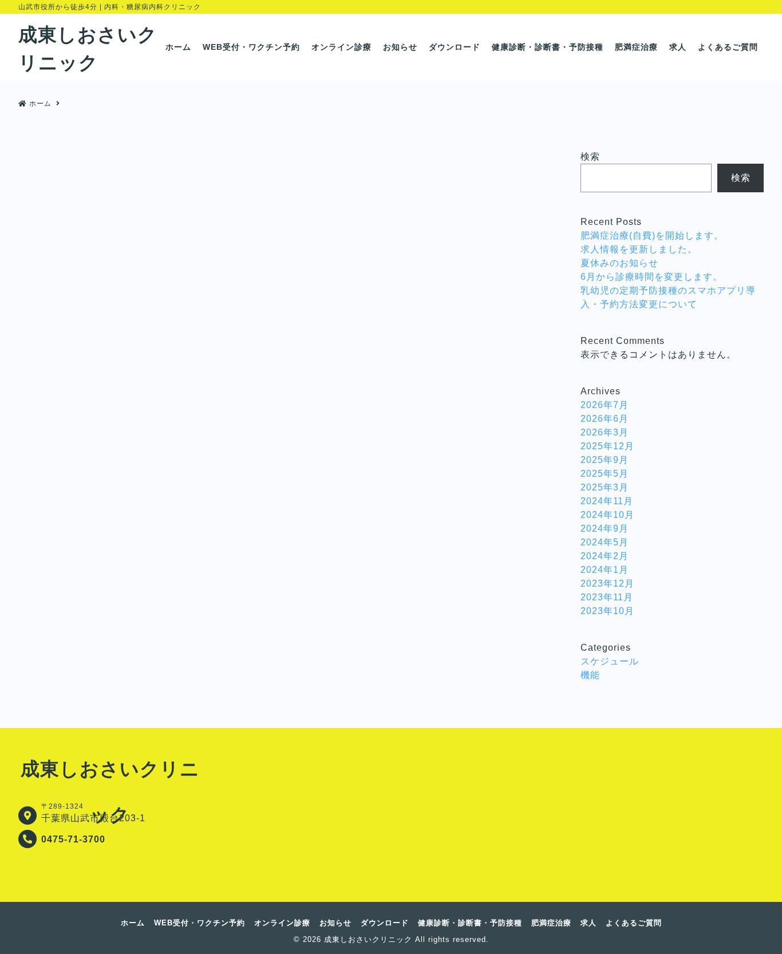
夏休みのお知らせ (619, 263)
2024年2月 (604, 556)
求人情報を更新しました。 (638, 249)
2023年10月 (607, 611)
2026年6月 (604, 418)
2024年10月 (607, 515)
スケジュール (609, 661)
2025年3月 (604, 487)
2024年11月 (606, 501)
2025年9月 (604, 460)
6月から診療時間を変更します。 (651, 277)
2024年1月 (604, 570)
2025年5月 (604, 473)
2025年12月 (607, 446)
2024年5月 (604, 542)
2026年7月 (604, 405)
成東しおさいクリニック (368, 939)
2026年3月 (604, 432)
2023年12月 (607, 583)
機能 (590, 675)
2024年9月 (604, 528)
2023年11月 (606, 597)
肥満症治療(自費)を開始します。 (652, 235)
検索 (590, 156)
